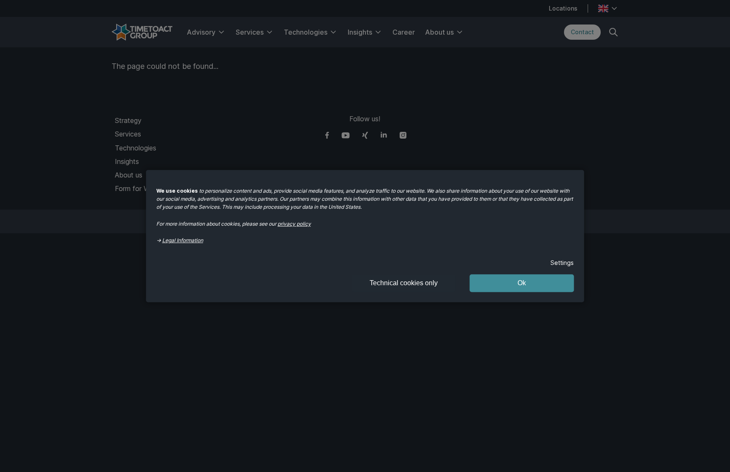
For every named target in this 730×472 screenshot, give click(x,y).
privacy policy (294, 224)
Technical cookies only (404, 282)
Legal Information (182, 240)
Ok (522, 282)
